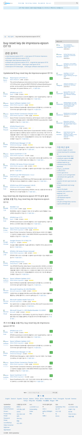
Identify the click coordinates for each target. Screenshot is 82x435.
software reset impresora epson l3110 (17, 58)
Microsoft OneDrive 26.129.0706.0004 (22, 289)
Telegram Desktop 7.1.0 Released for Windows (70, 84)
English (7, 399)
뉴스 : (25, 392)
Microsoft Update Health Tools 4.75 (22, 300)
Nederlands (48, 399)
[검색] (77, 3)
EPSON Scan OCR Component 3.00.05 (22, 185)
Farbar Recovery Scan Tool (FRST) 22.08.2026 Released (69, 55)
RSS (31, 414)
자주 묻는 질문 (21, 409)
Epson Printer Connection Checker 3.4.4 (23, 114)
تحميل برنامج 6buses (63, 168)
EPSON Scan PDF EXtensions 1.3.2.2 (22, 175)
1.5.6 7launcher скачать (65, 160)
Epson (11, 94)
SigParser (7, 427)
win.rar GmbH (13, 208)
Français (25, 399)
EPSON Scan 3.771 (16, 92)
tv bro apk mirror (63, 173)
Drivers (6, 411)
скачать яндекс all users (65, 150)
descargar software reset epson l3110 (36, 66)
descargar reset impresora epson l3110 (18, 60)
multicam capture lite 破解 (66, 158)
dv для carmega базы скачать (67, 202)
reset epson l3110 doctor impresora (36, 56)
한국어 (42, 399)
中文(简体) (39, 400)
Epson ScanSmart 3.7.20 (18, 154)
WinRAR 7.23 (14, 207)
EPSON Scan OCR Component (17, 187)
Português (61, 399)
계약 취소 (19, 418)
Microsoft (12, 312)
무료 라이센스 (72, 414)
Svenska (73, 399)
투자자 (57, 416)
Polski (55, 399)
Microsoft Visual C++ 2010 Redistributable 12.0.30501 (28, 310)
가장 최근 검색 (63, 147)
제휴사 (44, 416)
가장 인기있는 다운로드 (31, 3)
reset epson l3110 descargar (14, 66)
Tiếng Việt (32, 400)
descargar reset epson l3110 (31, 64)
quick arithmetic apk (64, 204)
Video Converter (9, 425)
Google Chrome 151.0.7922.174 (20, 241)
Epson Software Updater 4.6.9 (20, 103)
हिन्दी (57, 400)
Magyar (52, 400)
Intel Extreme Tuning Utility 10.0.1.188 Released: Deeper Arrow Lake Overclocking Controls (70, 134)
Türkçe (26, 400)
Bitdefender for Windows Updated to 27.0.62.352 (70, 113)
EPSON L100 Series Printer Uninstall (22, 164)
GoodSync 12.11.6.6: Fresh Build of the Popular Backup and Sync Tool (70, 75)
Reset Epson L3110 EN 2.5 (18, 78)
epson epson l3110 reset (13, 64)
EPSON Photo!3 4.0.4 (17, 126)
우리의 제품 (21, 3)
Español (19, 399)
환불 (18, 421)
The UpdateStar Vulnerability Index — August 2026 (69, 46)
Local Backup (8, 423)
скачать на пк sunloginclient (66, 175)
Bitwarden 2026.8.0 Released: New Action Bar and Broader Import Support (70, 123)
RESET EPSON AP (14, 79)
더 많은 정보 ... (37, 88)
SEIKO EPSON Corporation (17, 105)
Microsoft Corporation (16, 291)
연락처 (18, 412)
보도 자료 (58, 411)
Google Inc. (13, 242)
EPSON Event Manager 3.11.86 (20, 143)
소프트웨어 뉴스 (34, 407)
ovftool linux (61, 171)
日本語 (37, 399)
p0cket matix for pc (63, 162)
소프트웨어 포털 (73, 407)
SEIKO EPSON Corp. (15, 176)
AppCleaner (7, 430)
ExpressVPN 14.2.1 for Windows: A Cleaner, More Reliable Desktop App (70, 93)
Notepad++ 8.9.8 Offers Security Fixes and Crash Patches (70, 65)
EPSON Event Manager (16, 145)
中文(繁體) (46, 400)
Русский (67, 399)
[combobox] (65, 3)
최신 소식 (48, 3)
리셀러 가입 (71, 409)
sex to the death (63, 189)
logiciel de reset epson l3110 (39, 62)
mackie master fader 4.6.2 (65, 156)
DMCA (18, 407)
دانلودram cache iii (63, 195)
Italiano (31, 399)
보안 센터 (19, 423)
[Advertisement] (41, 22)
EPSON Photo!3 (14, 128)
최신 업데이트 (41, 3)
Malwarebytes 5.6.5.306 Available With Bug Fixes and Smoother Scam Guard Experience (70, 104)
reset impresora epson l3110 (14, 56)
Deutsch (13, 399)
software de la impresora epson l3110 (17, 62)
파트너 (44, 409)
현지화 (70, 412)
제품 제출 (71, 416)
